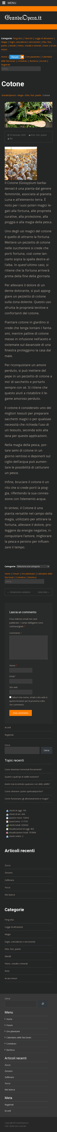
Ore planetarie (33, 56)
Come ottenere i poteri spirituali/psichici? (24, 791)
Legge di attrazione (44, 38)
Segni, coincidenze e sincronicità (24, 42)
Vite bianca (10, 894)
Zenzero (9, 872)
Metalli (12, 45)
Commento (15, 633)
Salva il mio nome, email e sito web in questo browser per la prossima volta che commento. (28, 701)
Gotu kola (44, 592)
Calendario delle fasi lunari (18, 1037)
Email (12, 676)
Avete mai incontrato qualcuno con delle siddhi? (27, 784)
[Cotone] (28, 114)
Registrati (5, 64)
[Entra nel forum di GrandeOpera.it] (16, 56)
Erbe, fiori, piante (39, 135)
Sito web (13, 687)
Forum (16, 573)
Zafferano (9, 880)
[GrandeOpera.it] (21, 17)
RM (11, 138)
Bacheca (34, 61)
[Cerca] (43, 1003)
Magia (4, 42)
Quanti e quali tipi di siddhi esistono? (22, 776)
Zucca (7, 865)
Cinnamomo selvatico (18, 592)
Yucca (7, 887)
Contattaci (22, 61)
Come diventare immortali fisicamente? (23, 769)
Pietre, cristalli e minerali (29, 45)
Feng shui (17, 38)
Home (4, 56)
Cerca (7, 745)
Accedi (43, 61)
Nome (13, 665)
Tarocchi (28, 38)
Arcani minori (11, 978)
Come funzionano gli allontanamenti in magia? (27, 798)
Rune (45, 45)
